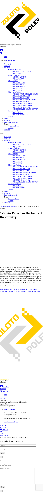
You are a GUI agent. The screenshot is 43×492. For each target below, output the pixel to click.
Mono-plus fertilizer (14, 92)
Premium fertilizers (14, 111)
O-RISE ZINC (17, 88)
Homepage (7, 64)
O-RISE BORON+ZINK (21, 98)
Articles (10, 128)
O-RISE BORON (18, 84)
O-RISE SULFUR (19, 83)
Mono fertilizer (13, 81)
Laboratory (7, 120)
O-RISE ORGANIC (19, 77)
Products (7, 68)
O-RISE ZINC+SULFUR (21, 96)
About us (7, 66)
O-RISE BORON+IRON (21, 101)
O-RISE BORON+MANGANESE (24, 99)
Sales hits (11, 116)
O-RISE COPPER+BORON (22, 103)
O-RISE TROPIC (18, 79)
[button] (21, 133)
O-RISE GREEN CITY (20, 115)
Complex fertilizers (14, 69)
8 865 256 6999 (10, 60)
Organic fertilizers (14, 75)
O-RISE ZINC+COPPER (21, 107)
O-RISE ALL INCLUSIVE (22, 71)
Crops (6, 118)
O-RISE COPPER (19, 86)
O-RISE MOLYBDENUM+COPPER (25, 109)
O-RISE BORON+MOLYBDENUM (25, 94)
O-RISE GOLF (18, 113)
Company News (13, 126)
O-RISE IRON (18, 90)
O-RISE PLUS (18, 73)
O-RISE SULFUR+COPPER (22, 105)
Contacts (7, 130)
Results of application (11, 122)
